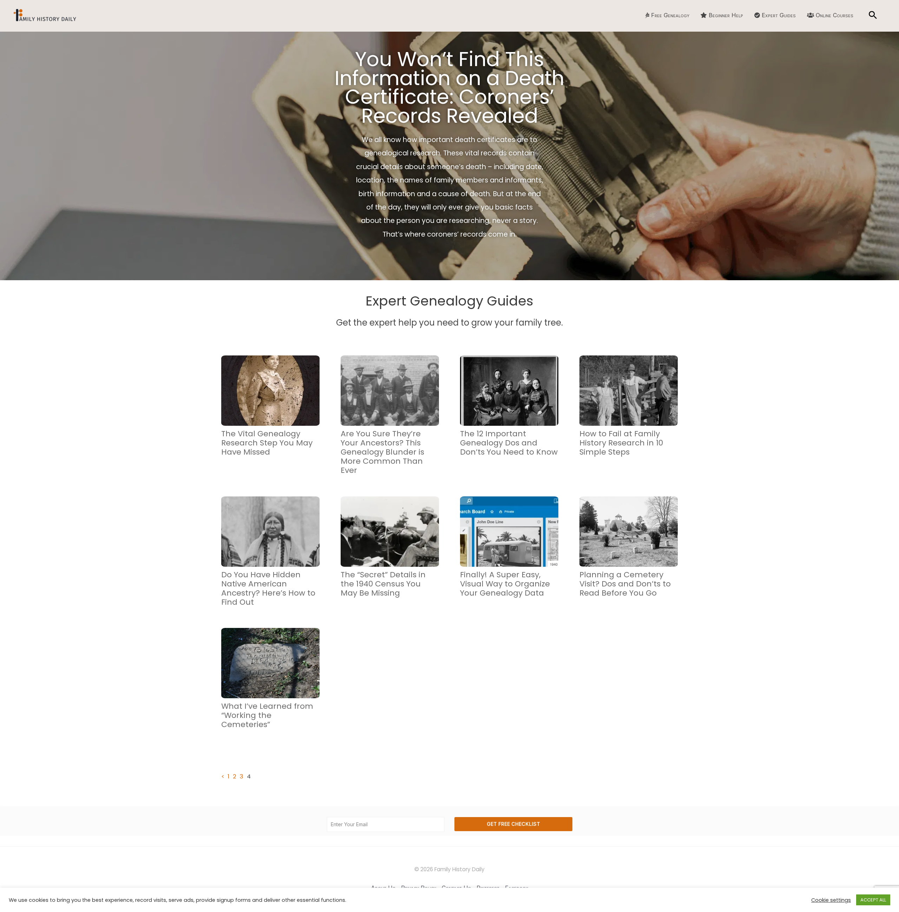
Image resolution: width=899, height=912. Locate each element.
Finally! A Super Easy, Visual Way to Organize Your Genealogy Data (505, 583)
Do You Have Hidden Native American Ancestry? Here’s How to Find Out (268, 588)
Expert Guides (779, 15)
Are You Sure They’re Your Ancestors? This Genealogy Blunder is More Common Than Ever (382, 452)
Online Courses (834, 15)
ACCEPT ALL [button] (873, 900)
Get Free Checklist (513, 824)
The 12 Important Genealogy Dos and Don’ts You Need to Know (509, 442)
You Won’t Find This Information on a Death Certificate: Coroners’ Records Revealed (449, 87)
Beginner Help (726, 15)
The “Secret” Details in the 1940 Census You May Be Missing (383, 583)
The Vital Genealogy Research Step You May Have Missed (267, 442)
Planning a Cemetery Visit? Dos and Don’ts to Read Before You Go (625, 583)
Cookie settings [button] (831, 900)
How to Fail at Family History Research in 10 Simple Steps (621, 442)
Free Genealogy (670, 15)
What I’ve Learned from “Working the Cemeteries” (267, 715)
